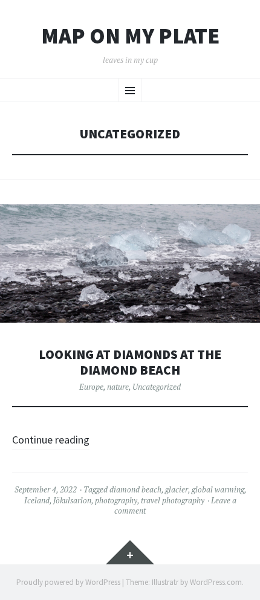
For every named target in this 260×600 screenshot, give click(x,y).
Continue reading (50, 440)
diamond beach (135, 489)
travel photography (172, 500)
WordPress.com (216, 582)
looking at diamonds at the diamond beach (130, 362)
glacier (176, 489)
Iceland (37, 500)
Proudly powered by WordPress (68, 582)
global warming (218, 489)
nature (118, 386)
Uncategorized (156, 386)
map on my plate (130, 36)
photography (116, 500)
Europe (91, 386)
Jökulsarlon (72, 500)
